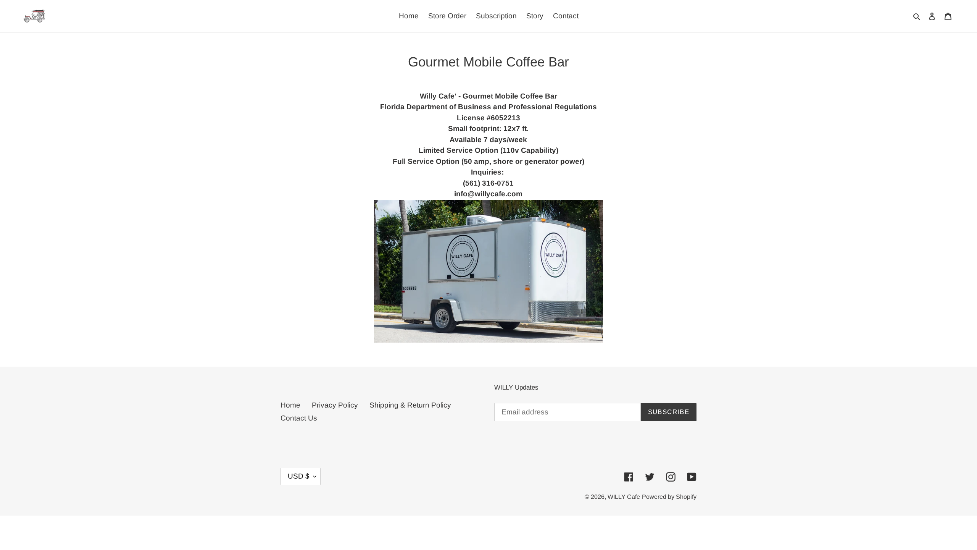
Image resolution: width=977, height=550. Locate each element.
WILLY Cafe (624, 496)
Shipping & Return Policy (410, 405)
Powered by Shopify (669, 496)
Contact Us (299, 418)
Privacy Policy (335, 405)
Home (290, 405)
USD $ (299, 476)
